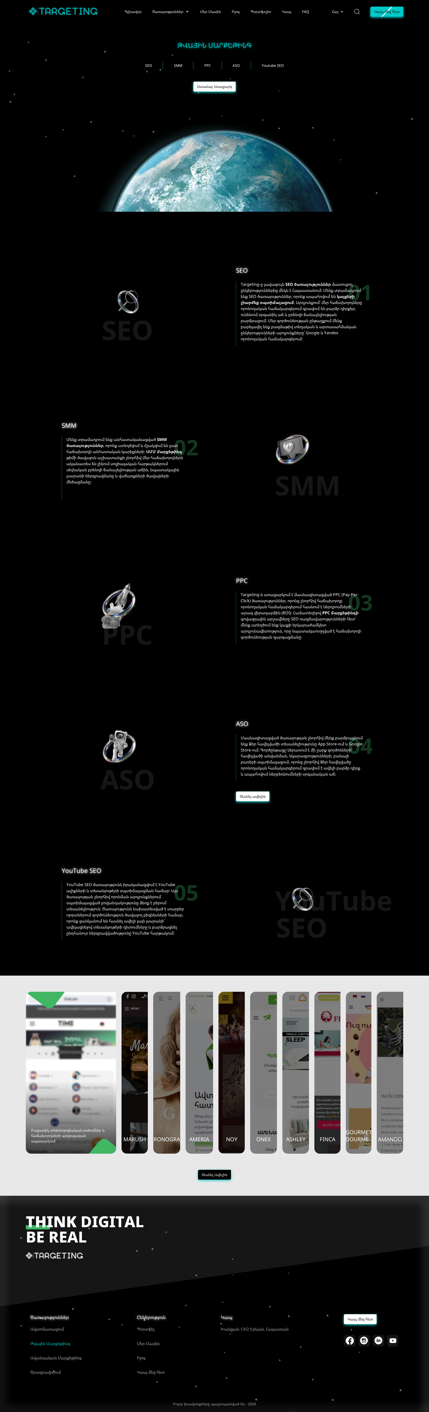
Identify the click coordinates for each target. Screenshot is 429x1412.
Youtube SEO (273, 65)
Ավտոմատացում (47, 1329)
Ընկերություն (151, 1317)
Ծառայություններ (49, 1317)
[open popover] (187, 12)
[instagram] (364, 1341)
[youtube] (393, 1341)
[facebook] (350, 1341)
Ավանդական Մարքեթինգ (56, 1358)
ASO (236, 65)
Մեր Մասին (148, 1343)
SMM (178, 65)
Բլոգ (141, 1358)
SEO (148, 65)
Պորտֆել (145, 1329)
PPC (207, 65)
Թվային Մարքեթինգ (50, 1343)
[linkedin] (378, 1341)
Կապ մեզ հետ (151, 1372)
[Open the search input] (357, 11)
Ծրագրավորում (45, 1372)
